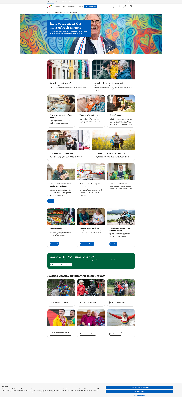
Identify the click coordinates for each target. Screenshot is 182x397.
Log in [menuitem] (119, 8)
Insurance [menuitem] (57, 6)
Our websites (128, 1)
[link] (50, 1)
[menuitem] (119, 6)
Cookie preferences (139, 395)
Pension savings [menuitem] (71, 6)
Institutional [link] (71, 1)
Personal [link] (50, 1)
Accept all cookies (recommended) (139, 387)
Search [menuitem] (114, 8)
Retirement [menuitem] (80, 6)
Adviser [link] (57, 1)
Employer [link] (64, 1)
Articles (49, 12)
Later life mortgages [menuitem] (90, 6)
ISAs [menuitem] (63, 6)
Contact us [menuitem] (131, 8)
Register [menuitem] (125, 8)
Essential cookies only (139, 391)
